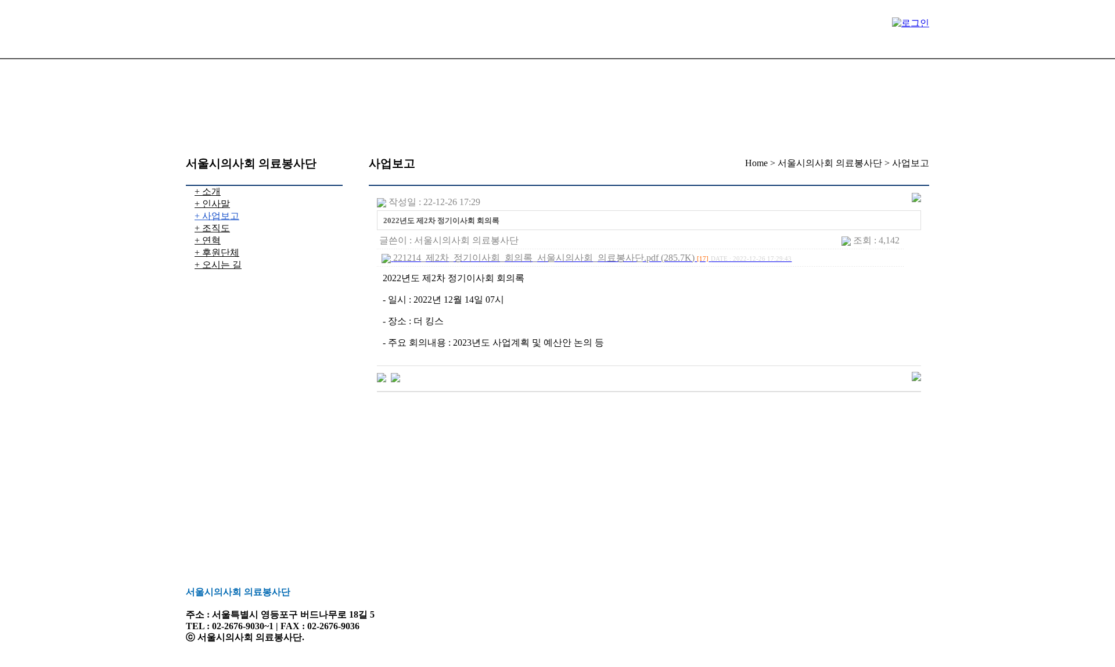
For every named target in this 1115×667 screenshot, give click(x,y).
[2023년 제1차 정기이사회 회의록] (381, 377)
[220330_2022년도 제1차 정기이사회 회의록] (395, 377)
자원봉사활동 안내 (679, 66)
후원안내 (540, 66)
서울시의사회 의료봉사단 (288, 66)
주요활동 (424, 66)
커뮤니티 (250, 106)
